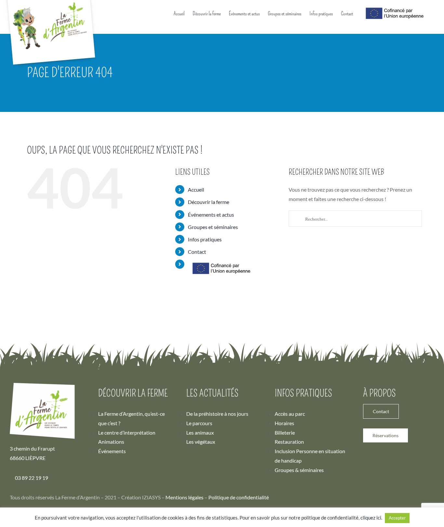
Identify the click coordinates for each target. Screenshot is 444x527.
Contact (197, 252)
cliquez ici (370, 517)
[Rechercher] (355, 221)
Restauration (289, 442)
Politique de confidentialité (238, 497)
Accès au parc (290, 414)
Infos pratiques (205, 239)
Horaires (284, 423)
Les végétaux (200, 442)
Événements (112, 451)
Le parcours (199, 423)
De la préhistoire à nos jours (217, 414)
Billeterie (285, 432)
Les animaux (200, 432)
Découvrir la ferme (208, 202)
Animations (111, 442)
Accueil (196, 189)
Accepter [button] (397, 517)
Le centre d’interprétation (126, 432)
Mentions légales (184, 497)
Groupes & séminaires (299, 470)
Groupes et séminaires (213, 227)
